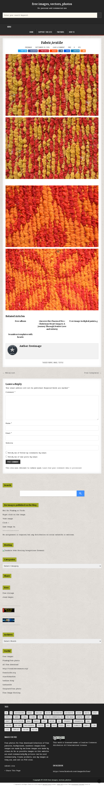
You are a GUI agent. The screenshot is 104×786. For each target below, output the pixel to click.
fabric (50, 362)
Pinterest (44, 51)
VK (61, 51)
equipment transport (78, 784)
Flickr (22, 510)
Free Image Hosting (11, 692)
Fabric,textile (52, 43)
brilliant (39, 712)
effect (95, 712)
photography (29, 725)
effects (8, 717)
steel (7, 729)
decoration (57, 712)
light (44, 721)
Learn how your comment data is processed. (62, 468)
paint (88, 721)
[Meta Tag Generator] (8, 611)
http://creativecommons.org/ (15, 668)
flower (32, 717)
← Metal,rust (9, 372)
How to (71, 32)
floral (24, 717)
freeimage (28, 47)
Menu (9, 26)
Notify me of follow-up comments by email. (27, 453)
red (48, 725)
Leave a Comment (59, 47)
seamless (77, 725)
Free (69, 47)
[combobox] (52, 15)
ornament (67, 721)
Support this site (45, 32)
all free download (10, 664)
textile (60, 362)
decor (48, 712)
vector (34, 729)
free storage (8, 593)
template (16, 729)
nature (52, 721)
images (36, 721)
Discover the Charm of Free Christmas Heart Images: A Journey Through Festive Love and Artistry (52, 325)
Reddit (54, 51)
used (45, 754)
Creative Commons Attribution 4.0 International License (75, 744)
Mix (84, 51)
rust (69, 725)
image (55, 362)
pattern (18, 725)
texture (26, 729)
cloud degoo (8, 597)
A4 (6, 712)
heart (88, 717)
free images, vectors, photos (52, 4)
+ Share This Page (12, 770)
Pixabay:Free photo (11, 660)
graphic (80, 717)
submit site (9, 766)
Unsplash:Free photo (12, 688)
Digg (67, 51)
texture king (8, 680)
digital (87, 712)
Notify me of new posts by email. (23, 457)
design (79, 712)
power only (60, 784)
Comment (10, 392)
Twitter (23, 51)
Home (31, 32)
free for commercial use (54, 717)
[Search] (80, 493)
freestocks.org (9, 672)
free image (70, 717)
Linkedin (76, 51)
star (94, 725)
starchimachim (9, 676)
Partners (60, 32)
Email (9, 433)
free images (8, 656)
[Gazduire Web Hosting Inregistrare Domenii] (23, 550)
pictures (31, 754)
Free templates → (92, 372)
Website (9, 443)
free (40, 717)
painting (8, 725)
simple (86, 725)
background (19, 712)
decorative (69, 712)
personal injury (47, 784)
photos (40, 725)
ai (11, 712)
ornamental (78, 721)
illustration (18, 721)
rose (54, 725)
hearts (8, 721)
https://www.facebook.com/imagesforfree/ (71, 771)
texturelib (7, 684)
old (59, 721)
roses (61, 725)
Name (9, 423)
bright (29, 712)
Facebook (33, 51)
